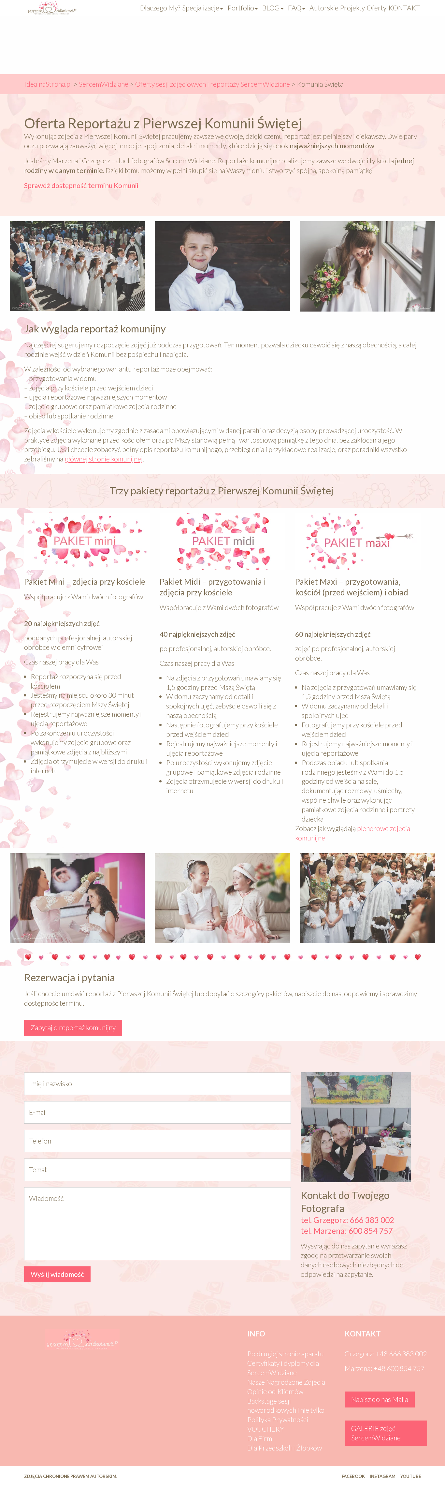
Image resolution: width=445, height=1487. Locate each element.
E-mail (38, 1112)
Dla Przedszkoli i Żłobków (284, 1448)
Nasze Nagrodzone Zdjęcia (286, 1382)
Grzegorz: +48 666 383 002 (386, 1353)
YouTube (410, 1476)
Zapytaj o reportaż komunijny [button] (73, 1027)
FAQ (294, 8)
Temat (38, 1169)
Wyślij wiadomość (57, 1274)
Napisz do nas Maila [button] (379, 1399)
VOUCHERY (265, 1429)
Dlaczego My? (160, 8)
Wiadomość (46, 1198)
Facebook (353, 1476)
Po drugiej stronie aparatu (285, 1353)
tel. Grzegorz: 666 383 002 (348, 1220)
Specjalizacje (200, 8)
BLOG (271, 8)
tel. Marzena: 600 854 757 (347, 1230)
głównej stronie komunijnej (104, 459)
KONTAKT (404, 8)
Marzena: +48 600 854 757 (384, 1368)
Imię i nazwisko (50, 1083)
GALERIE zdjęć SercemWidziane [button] (376, 1433)
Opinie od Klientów (275, 1391)
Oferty (376, 8)
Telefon (40, 1141)
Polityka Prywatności (277, 1419)
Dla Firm (259, 1438)
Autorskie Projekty (337, 8)
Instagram (382, 1476)
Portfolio (240, 8)
